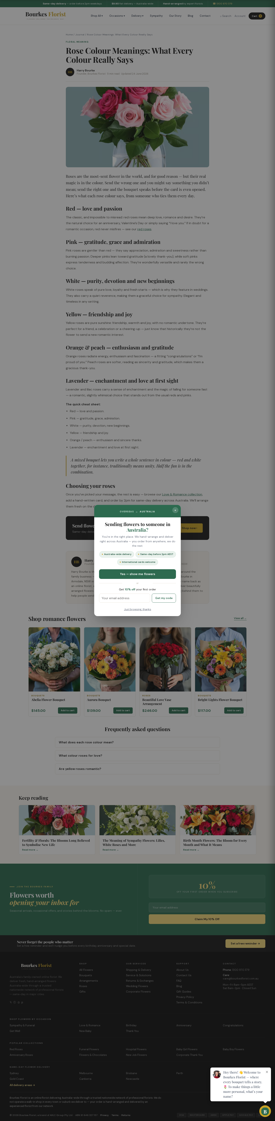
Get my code (164, 598)
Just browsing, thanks (137, 609)
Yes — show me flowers (137, 574)
